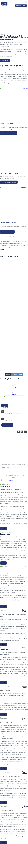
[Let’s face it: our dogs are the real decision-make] (14, 285)
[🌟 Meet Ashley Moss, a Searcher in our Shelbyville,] (14, 339)
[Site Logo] (4, 4)
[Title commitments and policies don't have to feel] (14, 319)
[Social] (18, 432)
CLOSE (3, 528)
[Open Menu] (26, 2)
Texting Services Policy (17, 473)
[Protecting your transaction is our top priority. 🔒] (14, 303)
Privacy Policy (9, 473)
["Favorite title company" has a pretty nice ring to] (14, 267)
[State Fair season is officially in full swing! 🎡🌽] (14, 362)
